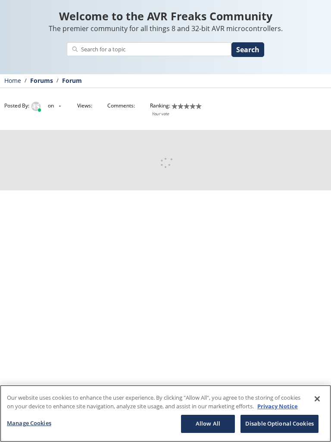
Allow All (208, 423)
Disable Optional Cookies (279, 423)
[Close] (317, 398)
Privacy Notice (277, 406)
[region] (165, 413)
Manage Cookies (29, 423)
